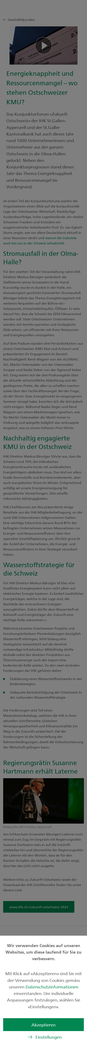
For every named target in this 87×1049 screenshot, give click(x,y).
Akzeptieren (43, 1024)
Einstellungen (48, 1037)
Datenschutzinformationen (52, 986)
